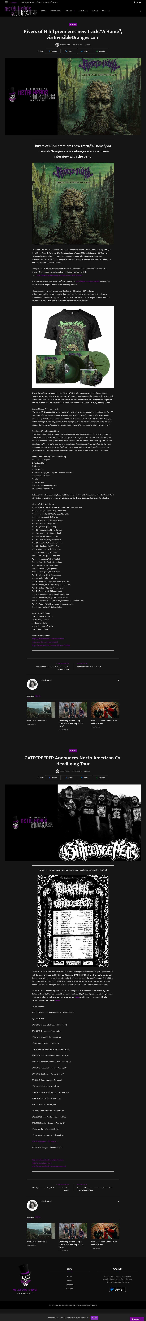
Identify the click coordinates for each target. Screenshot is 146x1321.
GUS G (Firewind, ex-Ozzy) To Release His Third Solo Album (50, 1189)
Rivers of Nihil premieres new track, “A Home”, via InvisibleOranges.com (95, 1189)
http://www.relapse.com (42, 1163)
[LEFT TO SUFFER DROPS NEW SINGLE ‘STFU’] (105, 710)
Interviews (55, 11)
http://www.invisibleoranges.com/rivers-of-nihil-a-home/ (59, 275)
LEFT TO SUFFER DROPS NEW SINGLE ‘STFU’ (104, 722)
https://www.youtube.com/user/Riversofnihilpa (51, 645)
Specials (106, 11)
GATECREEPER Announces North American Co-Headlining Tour (52, 668)
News (43, 11)
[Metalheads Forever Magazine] (21, 11)
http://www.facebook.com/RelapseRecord (49, 1166)
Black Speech (92, 1305)
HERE (77, 997)
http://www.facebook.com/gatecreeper (48, 1160)
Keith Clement (66, 44)
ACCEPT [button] (94, 1318)
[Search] (140, 10)
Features (83, 11)
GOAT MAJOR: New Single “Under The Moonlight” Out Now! (39, 2)
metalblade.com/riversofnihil (87, 281)
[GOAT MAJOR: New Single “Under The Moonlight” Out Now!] (73, 710)
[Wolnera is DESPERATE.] (41, 710)
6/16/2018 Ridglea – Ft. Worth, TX (45, 1141)
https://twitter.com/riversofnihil (45, 642)
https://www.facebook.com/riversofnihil (48, 638)
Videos (95, 11)
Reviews (69, 11)
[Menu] (6, 2)
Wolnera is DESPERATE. (37, 720)
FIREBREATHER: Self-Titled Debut (89, 666)
